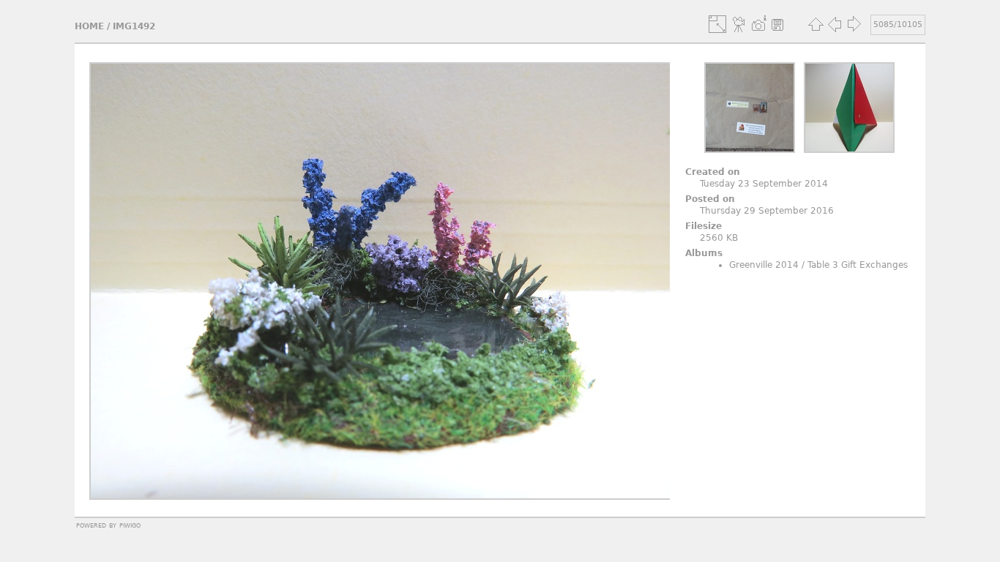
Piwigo (130, 525)
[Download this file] (777, 24)
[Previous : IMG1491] (834, 24)
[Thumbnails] (815, 24)
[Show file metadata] (758, 24)
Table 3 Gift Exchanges (857, 265)
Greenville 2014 (764, 265)
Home (89, 26)
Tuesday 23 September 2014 (764, 184)
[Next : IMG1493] (853, 24)
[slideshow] (739, 24)
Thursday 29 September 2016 (767, 211)
